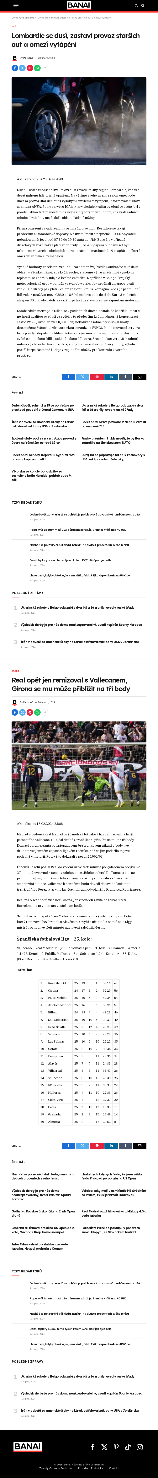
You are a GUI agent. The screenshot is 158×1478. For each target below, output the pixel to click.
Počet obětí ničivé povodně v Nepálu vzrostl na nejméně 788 (114, 424)
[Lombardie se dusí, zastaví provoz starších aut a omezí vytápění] (79, 121)
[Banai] (79, 5)
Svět (15, 26)
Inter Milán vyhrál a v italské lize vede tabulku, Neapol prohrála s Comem (40, 1246)
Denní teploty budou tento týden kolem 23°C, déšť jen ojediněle (70, 560)
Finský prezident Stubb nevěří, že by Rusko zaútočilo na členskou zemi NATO (113, 440)
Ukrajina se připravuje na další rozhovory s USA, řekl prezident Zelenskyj (113, 457)
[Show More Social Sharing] (45, 68)
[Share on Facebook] (15, 68)
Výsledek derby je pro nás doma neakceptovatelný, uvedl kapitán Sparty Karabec (81, 625)
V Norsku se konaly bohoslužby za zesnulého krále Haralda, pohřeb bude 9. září (41, 475)
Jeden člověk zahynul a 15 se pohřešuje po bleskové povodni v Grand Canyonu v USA (43, 407)
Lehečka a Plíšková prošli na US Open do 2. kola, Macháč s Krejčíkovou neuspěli (43, 1230)
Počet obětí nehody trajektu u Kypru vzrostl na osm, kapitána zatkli (43, 457)
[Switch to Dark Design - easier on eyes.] (136, 5)
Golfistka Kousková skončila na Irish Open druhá (43, 1213)
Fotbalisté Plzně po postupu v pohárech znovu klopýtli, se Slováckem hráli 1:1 (111, 1230)
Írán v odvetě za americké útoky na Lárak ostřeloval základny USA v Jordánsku (43, 424)
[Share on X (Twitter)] (22, 68)
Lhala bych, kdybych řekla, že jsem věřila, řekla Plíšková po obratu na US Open (80, 575)
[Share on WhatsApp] (37, 68)
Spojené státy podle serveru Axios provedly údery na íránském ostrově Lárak (44, 440)
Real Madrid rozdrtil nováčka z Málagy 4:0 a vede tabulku (114, 1213)
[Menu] (15, 5)
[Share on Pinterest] (30, 68)
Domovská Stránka (23, 17)
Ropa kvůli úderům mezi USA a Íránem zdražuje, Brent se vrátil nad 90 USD (78, 529)
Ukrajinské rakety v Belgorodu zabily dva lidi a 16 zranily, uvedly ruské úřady (112, 407)
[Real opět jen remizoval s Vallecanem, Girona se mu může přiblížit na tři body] (79, 765)
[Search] (142, 5)
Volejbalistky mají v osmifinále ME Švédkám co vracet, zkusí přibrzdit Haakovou (114, 1193)
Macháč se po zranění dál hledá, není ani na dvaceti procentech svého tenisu (79, 545)
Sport (15, 671)
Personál (28, 58)
